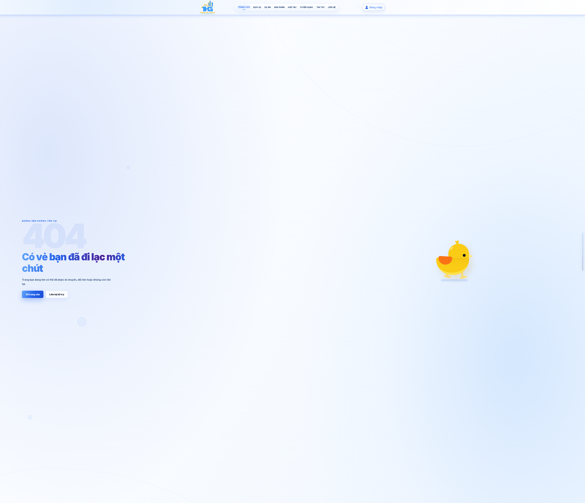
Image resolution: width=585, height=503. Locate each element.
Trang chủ (244, 7)
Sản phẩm (279, 7)
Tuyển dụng (306, 7)
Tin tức (320, 7)
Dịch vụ (257, 7)
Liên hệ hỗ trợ (56, 294)
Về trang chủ (33, 294)
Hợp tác (292, 7)
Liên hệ (331, 7)
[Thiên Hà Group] (207, 7)
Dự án (267, 7)
